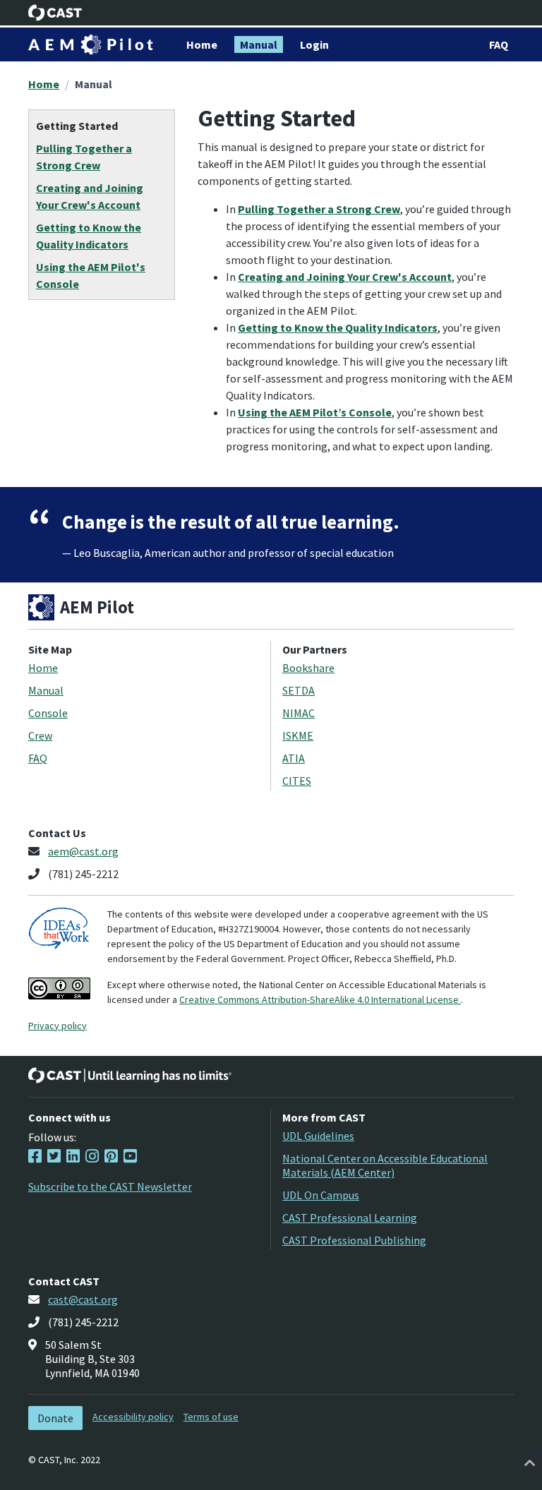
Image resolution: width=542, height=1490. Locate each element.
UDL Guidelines (318, 1136)
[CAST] (55, 12)
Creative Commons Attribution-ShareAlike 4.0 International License (320, 999)
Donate (55, 1418)
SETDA (298, 690)
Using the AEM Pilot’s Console (315, 412)
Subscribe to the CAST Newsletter (110, 1186)
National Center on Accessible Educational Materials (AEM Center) (385, 1165)
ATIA (293, 758)
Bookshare (308, 668)
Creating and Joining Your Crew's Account (345, 277)
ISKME (297, 735)
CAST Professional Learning (349, 1217)
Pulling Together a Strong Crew (319, 209)
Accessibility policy (133, 1416)
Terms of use (211, 1416)
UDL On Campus (320, 1195)
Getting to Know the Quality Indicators (338, 327)
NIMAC (298, 713)
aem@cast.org (83, 851)
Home (43, 84)
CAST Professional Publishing (354, 1240)
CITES (296, 781)
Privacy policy (57, 1025)
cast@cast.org (83, 1299)
